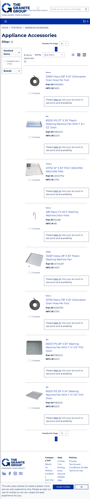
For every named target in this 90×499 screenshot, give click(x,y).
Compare (36, 93)
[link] (49, 49)
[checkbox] (38, 8)
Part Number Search (38, 10)
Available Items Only (13, 62)
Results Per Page (50, 43)
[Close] (81, 487)
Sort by (38, 55)
